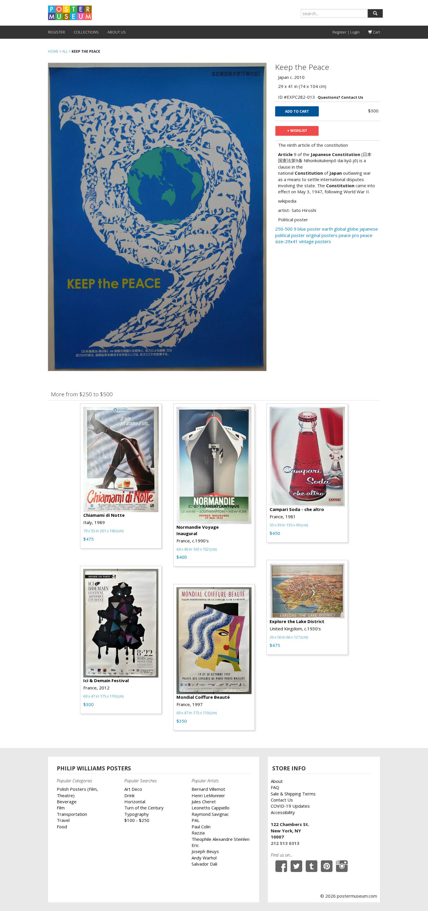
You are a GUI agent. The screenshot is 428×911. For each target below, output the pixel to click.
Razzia (198, 833)
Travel (63, 820)
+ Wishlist (297, 130)
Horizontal (134, 801)
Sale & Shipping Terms (293, 794)
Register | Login (346, 32)
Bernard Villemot (208, 789)
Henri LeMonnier (208, 795)
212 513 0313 (285, 843)
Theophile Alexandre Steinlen (221, 839)
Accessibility (283, 812)
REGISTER (56, 32)
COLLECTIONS (86, 32)
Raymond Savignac (210, 814)
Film (61, 808)
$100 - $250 (136, 820)
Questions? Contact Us (340, 97)
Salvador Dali (204, 864)
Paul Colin (201, 826)
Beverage (67, 801)
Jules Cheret (204, 801)
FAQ (275, 787)
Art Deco (133, 789)
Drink (129, 795)
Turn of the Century (144, 808)
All (65, 51)
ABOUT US (116, 32)
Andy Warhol (204, 858)
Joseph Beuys (205, 851)
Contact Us (282, 800)
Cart (376, 32)
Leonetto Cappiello (210, 808)
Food (62, 826)
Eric (195, 845)
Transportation (72, 814)
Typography (136, 814)
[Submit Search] (375, 13)
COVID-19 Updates (290, 806)
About (277, 781)
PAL (195, 820)
